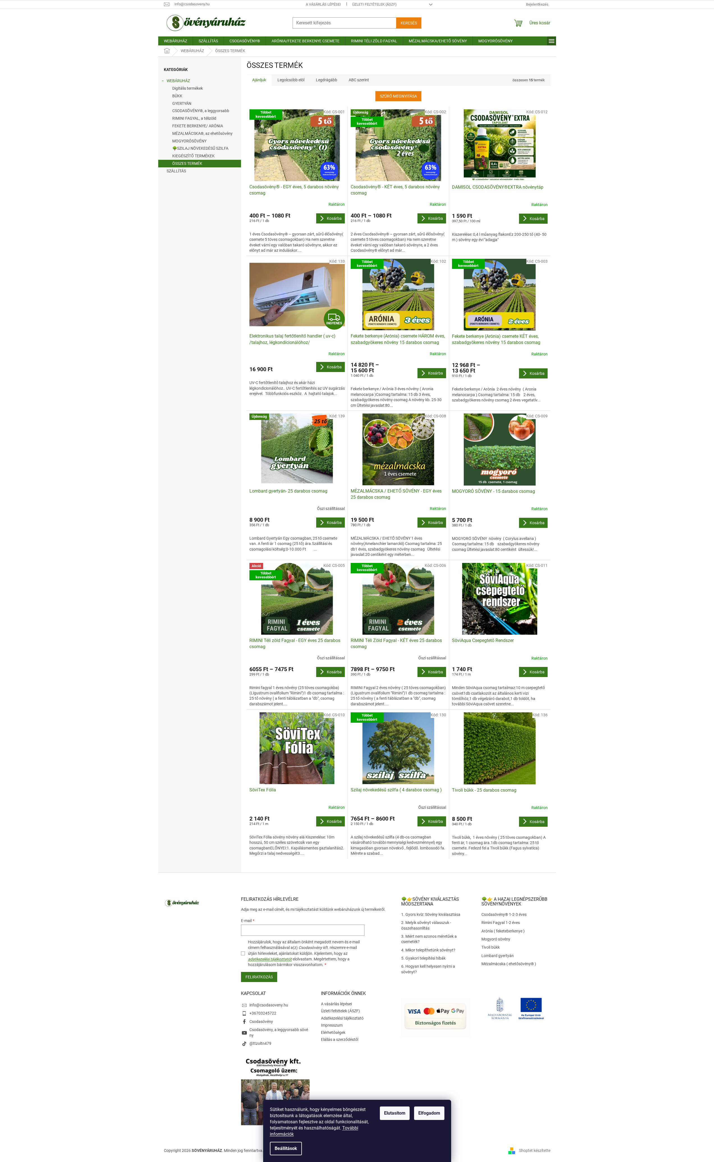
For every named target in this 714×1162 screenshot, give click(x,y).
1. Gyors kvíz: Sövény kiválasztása (430, 914)
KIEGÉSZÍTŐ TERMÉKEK (193, 156)
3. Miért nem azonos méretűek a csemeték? (429, 939)
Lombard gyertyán (497, 955)
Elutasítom (394, 1113)
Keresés (409, 23)
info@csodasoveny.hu (268, 1005)
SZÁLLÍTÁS (176, 171)
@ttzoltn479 (260, 1043)
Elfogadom (429, 1113)
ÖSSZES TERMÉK (187, 163)
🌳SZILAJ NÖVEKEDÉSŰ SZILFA (200, 148)
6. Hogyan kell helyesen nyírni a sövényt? (428, 969)
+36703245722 (262, 1013)
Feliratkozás (259, 977)
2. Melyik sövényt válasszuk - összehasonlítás (426, 925)
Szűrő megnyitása (398, 96)
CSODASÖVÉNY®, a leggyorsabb (200, 110)
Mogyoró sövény (495, 939)
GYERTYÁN (181, 103)
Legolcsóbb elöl (290, 80)
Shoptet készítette (534, 1150)
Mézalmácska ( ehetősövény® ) (508, 964)
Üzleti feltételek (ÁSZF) (374, 4)
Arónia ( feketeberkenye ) (503, 931)
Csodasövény (261, 1021)
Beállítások (286, 1148)
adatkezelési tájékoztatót (270, 959)
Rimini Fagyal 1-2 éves (500, 922)
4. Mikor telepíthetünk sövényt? (428, 950)
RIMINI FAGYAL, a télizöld (194, 118)
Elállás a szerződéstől (339, 1039)
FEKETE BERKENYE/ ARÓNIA (197, 126)
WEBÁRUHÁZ (178, 80)
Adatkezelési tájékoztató (342, 1018)
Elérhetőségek (333, 1032)
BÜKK (177, 96)
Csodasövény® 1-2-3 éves (504, 914)
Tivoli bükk (490, 947)
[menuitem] (175, 40)
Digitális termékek (187, 88)
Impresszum (332, 1025)
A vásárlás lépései (323, 4)
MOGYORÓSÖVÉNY (189, 141)
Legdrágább (326, 80)
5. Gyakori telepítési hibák (423, 958)
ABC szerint (359, 80)
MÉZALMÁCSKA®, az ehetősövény (202, 133)
